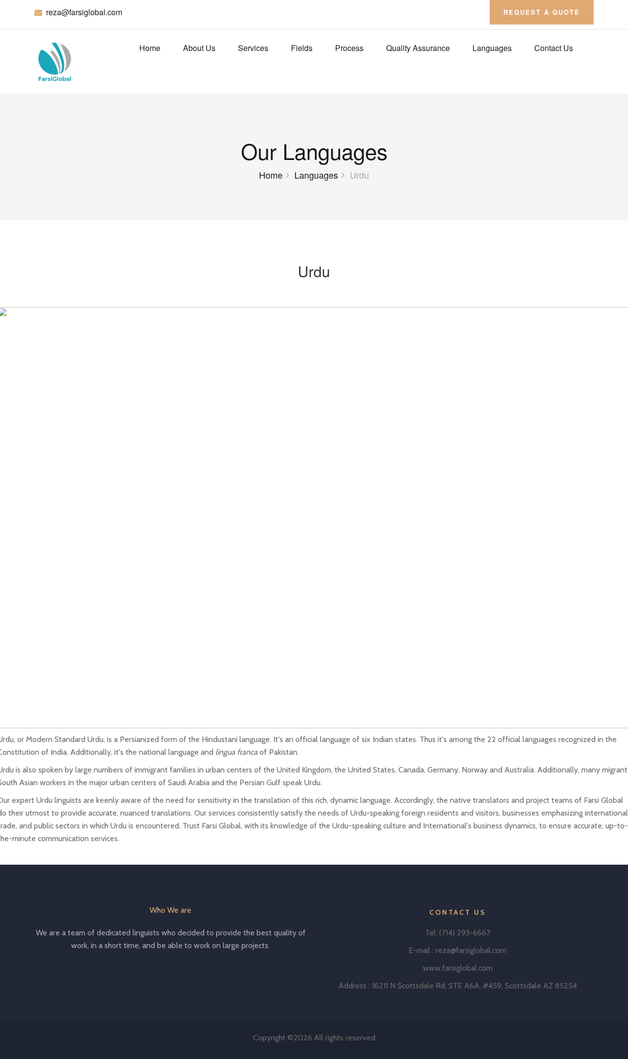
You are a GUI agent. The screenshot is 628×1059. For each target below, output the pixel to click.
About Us (199, 47)
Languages (492, 47)
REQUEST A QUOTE (541, 12)
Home (149, 47)
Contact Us (553, 47)
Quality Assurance (418, 47)
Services (253, 47)
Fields (302, 47)
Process (349, 47)
